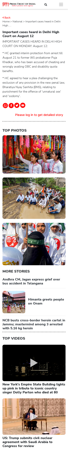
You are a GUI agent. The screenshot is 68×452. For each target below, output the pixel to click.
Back (7, 17)
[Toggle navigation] (61, 4)
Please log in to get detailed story (39, 115)
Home (6, 21)
